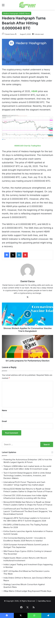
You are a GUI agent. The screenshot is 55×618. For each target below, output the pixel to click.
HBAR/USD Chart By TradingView (27, 146)
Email (4, 421)
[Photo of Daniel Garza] (3, 34)
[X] (12, 254)
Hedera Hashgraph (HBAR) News (16, 13)
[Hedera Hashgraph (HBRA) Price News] (27, 127)
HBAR (34, 91)
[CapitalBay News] (27, 5)
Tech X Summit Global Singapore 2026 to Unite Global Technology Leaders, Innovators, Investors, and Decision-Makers (27, 475)
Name (4, 410)
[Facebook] (6, 254)
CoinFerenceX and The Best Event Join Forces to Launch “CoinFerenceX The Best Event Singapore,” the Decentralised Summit (27, 511)
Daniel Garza (10, 34)
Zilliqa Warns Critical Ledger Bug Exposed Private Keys (27, 591)
